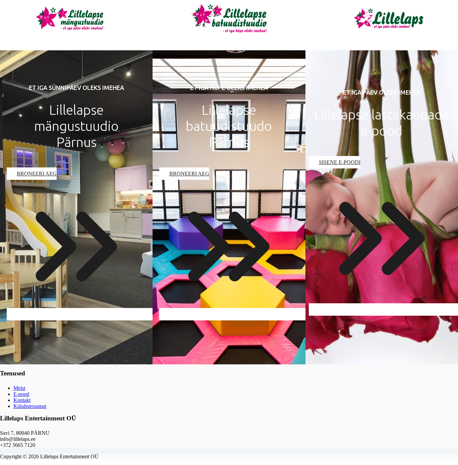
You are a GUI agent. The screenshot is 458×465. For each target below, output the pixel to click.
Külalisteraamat (29, 406)
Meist (19, 388)
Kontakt (22, 400)
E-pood (21, 394)
